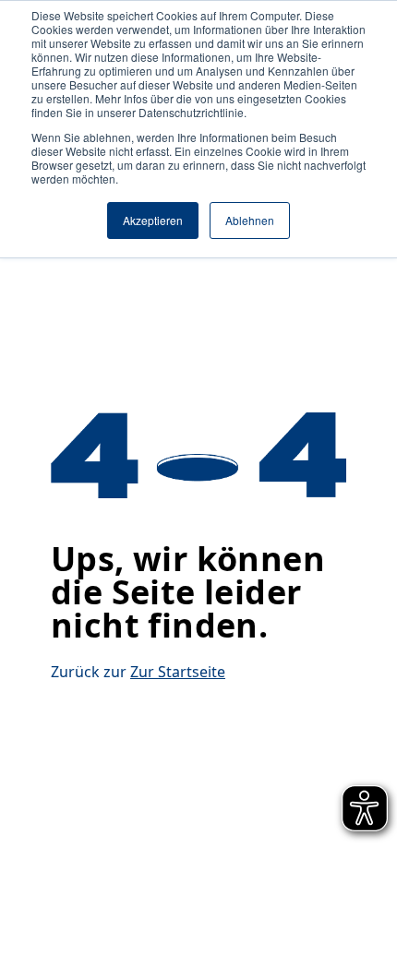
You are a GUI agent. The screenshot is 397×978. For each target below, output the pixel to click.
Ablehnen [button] (249, 220)
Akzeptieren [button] (153, 220)
